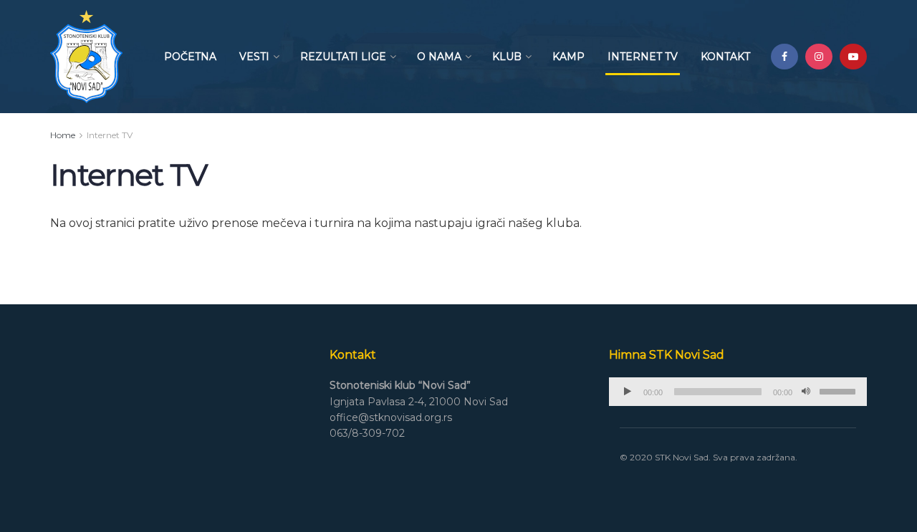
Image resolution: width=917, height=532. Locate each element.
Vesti (254, 56)
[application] (738, 391)
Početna (190, 56)
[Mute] (806, 392)
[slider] (840, 390)
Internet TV (643, 56)
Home (62, 135)
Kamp (568, 56)
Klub (507, 56)
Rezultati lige (343, 56)
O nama (439, 56)
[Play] (627, 392)
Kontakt (725, 56)
